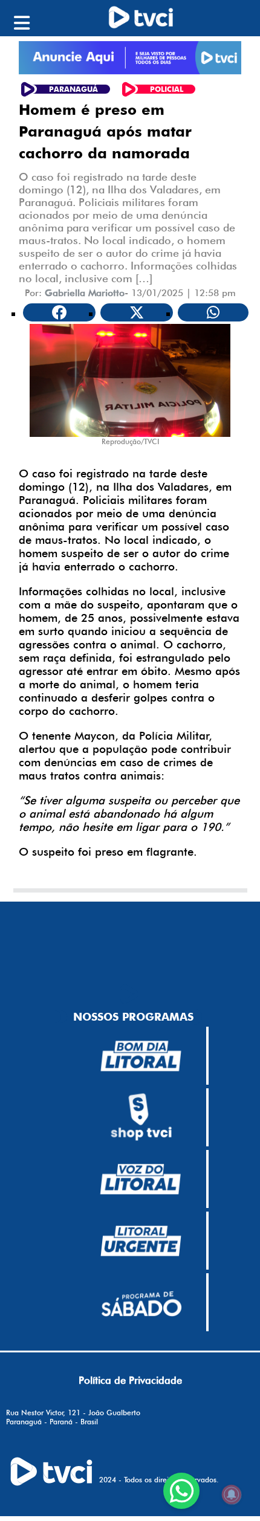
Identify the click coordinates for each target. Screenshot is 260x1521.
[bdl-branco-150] (140, 1056)
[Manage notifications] (231, 1494)
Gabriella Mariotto (85, 293)
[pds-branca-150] (140, 1303)
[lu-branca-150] (140, 1241)
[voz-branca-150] (140, 1179)
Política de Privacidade (130, 1380)
